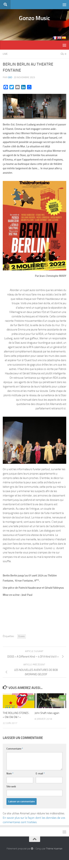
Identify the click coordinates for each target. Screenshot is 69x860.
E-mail (40, 773)
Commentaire (14, 748)
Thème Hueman (54, 848)
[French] (55, 37)
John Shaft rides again (47, 713)
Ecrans (21, 636)
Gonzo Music (34, 18)
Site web (11, 786)
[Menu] (64, 4)
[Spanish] (64, 37)
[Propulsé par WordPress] (32, 848)
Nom (9, 773)
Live (5, 54)
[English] (59, 37)
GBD (10, 77)
